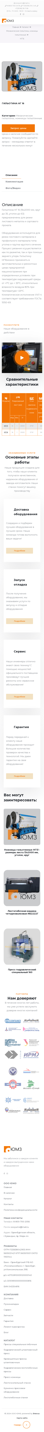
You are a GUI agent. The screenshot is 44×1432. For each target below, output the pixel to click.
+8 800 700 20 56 (13, 6)
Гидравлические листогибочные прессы (21, 1370)
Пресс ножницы (12, 1377)
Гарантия (8, 1321)
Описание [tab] (11, 175)
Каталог (25, 27)
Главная (15, 27)
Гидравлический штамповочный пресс (21, 1352)
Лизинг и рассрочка (14, 1327)
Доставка (8, 1298)
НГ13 (6, 426)
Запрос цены (18, 128)
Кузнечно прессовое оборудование (14, 1390)
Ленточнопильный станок (17, 1383)
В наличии (9, 1193)
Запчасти (8, 1315)
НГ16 (22, 39)
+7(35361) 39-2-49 (29, 6)
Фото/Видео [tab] (13, 188)
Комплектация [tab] (14, 181)
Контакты (9, 1204)
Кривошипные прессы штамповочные (15, 1361)
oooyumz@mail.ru (23, 3)
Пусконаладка (11, 1304)
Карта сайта (22, 1418)
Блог (6, 1332)
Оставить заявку (31, 11)
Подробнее (19, 551)
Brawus (36, 1413)
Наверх (18, 1425)
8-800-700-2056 (21, 1222)
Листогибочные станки (16, 1397)
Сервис (7, 1310)
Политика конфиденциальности (20, 1210)
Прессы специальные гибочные (20, 1344)
